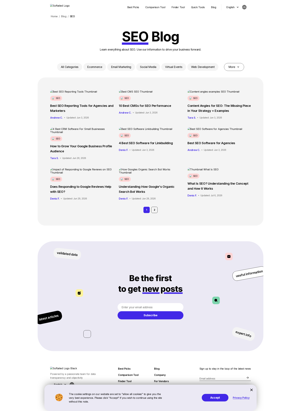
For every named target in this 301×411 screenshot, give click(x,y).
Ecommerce (94, 67)
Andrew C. (56, 117)
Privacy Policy (241, 397)
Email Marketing (121, 67)
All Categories (70, 67)
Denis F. (123, 150)
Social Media (148, 67)
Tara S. (191, 117)
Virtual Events (173, 67)
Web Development (203, 67)
